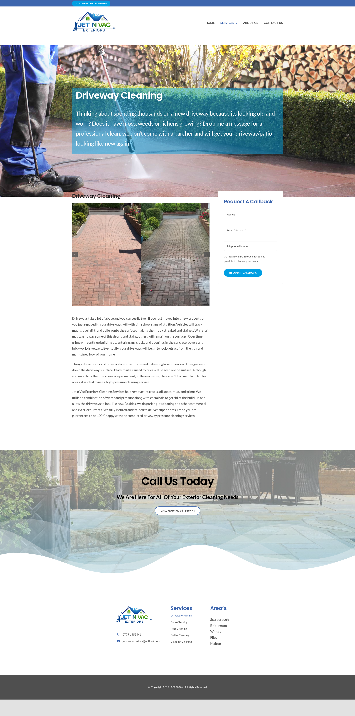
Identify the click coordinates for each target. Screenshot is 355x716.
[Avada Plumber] (94, 10)
